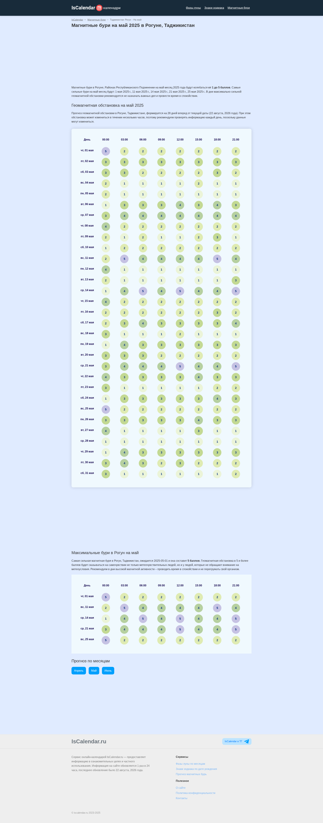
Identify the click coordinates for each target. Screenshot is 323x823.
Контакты (181, 798)
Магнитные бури (239, 7)
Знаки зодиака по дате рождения (196, 769)
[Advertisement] (161, 56)
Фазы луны (193, 7)
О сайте (181, 787)
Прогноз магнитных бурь (191, 774)
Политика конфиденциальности (195, 793)
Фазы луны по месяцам (190, 763)
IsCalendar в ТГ (234, 741)
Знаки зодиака (214, 7)
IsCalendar (77, 19)
